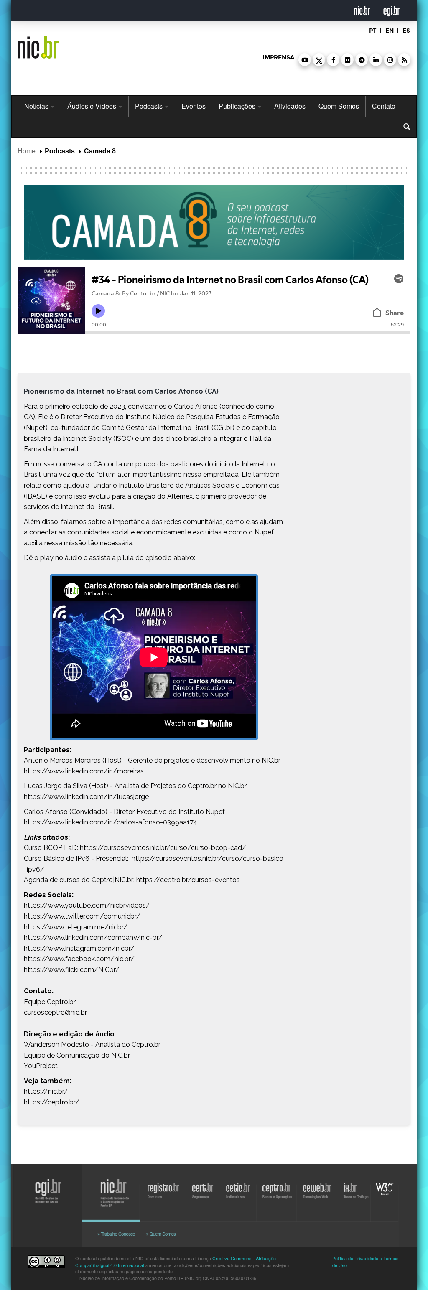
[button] (304, 59)
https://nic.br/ (46, 1091)
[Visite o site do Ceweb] (316, 1188)
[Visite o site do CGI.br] (43, 1211)
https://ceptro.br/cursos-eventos (188, 880)
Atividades (290, 106)
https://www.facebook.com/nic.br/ (79, 959)
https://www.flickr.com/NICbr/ (72, 970)
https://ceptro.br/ (51, 1102)
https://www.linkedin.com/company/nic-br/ (93, 937)
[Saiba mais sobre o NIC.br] (166, 1232)
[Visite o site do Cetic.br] (238, 1188)
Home (27, 150)
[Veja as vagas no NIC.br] (120, 1232)
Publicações (238, 106)
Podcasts (149, 106)
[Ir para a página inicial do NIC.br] (38, 44)
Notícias (37, 106)
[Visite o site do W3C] (384, 1188)
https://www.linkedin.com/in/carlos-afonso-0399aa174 (110, 822)
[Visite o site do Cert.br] (202, 1188)
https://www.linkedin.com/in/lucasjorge (86, 797)
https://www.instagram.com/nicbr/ (79, 948)
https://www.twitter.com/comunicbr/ (82, 916)
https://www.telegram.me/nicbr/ (75, 927)
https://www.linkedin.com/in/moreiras (84, 771)
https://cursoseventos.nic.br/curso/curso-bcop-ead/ (163, 848)
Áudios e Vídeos (92, 106)
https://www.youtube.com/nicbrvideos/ (87, 905)
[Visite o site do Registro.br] (164, 1188)
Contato (383, 106)
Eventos (193, 106)
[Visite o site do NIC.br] (115, 1188)
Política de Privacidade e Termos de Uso (365, 1261)
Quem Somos (338, 106)
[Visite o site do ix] (358, 1188)
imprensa (278, 57)
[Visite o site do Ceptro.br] (275, 1188)
